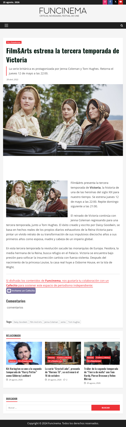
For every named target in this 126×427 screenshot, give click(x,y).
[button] (6, 25)
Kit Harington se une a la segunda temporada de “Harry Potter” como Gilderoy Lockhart (23, 372)
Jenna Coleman (51, 322)
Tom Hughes (74, 322)
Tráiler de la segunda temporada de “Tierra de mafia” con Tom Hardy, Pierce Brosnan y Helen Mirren (101, 374)
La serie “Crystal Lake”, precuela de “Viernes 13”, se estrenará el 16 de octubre (62, 372)
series (63, 322)
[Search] (122, 26)
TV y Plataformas (14, 42)
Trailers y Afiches (64, 357)
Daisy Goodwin (20, 322)
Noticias (12, 361)
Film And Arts (36, 322)
